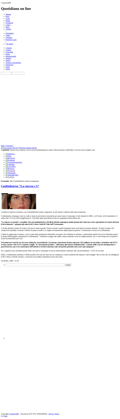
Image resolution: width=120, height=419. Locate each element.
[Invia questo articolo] (9, 148)
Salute (8, 61)
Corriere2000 (14, 414)
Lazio (8, 19)
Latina (8, 25)
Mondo (8, 14)
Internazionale (11, 56)
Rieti (7, 27)
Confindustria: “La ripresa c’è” (20, 186)
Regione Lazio (11, 40)
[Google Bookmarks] (14, 162)
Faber (5, 416)
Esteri (8, 54)
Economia (9, 52)
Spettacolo (9, 65)
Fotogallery (10, 33)
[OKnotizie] (10, 171)
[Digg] (8, 156)
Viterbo (8, 29)
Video (8, 35)
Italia (7, 16)
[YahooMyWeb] (12, 175)
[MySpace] (10, 169)
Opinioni (9, 38)
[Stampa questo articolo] (27, 148)
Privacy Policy (54, 414)
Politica (8, 58)
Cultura (8, 50)
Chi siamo (9, 44)
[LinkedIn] (10, 164)
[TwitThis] (10, 177)
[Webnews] (10, 154)
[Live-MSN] (11, 167)
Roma (8, 21)
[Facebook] (10, 160)
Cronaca (9, 48)
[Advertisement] (10, 109)
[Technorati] (10, 173)
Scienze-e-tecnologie (13, 63)
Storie (8, 69)
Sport (8, 67)
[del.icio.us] (10, 158)
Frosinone (9, 23)
